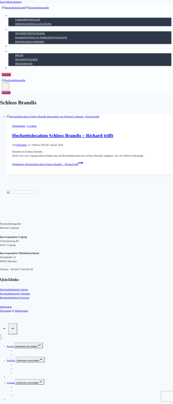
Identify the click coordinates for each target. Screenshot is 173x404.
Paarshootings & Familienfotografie (41, 37)
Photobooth (23, 63)
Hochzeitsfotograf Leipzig (14, 289)
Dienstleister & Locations (33, 24)
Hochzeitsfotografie (30, 33)
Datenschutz (21, 310)
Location (32, 126)
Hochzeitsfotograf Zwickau (14, 297)
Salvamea (22, 144)
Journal (10, 346)
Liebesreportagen (27, 19)
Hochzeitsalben (26, 59)
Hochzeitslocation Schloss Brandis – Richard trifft (62, 135)
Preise (19, 55)
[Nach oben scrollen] (4, 329)
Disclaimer (5, 310)
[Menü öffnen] (5, 86)
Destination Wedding (30, 41)
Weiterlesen (45, 164)
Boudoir (16, 46)
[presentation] (90, 117)
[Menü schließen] (1, 337)
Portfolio (11, 360)
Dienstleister (18, 126)
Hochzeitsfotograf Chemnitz (15, 293)
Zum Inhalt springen (11, 2)
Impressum (6, 306)
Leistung (11, 383)
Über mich (17, 67)
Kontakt (6, 74)
